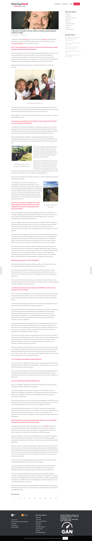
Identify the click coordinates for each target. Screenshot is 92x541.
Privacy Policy (14, 527)
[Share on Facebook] (14, 498)
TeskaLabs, (45, 39)
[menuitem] (57, 4)
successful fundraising (17, 43)
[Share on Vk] (45, 498)
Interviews (68, 16)
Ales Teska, (26, 39)
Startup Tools (68, 25)
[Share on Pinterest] (29, 498)
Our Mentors (14, 525)
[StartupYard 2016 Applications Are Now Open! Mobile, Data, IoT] (91, 270)
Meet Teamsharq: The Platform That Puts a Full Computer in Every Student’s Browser (72, 39)
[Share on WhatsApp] (24, 498)
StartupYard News (70, 29)
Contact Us (14, 519)
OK (65, 538)
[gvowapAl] (35, 20)
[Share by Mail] (56, 498)
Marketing (68, 19)
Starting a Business (70, 23)
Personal (67, 21)
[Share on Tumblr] (40, 498)
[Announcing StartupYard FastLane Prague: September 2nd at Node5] (1, 270)
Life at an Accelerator (70, 18)
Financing (67, 14)
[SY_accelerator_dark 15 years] (19, 4)
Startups (67, 27)
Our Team (13, 523)
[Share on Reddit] (50, 498)
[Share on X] (19, 498)
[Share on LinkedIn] (35, 498)
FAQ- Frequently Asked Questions (19, 521)
